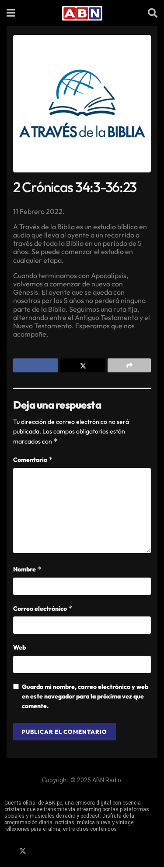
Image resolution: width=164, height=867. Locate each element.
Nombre (27, 569)
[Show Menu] (11, 13)
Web (19, 647)
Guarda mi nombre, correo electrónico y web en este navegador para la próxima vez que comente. (85, 696)
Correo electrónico (43, 608)
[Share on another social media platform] (129, 365)
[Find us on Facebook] (7, 851)
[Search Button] (152, 13)
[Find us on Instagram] (38, 851)
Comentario (33, 459)
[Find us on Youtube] (53, 851)
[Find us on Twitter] (22, 851)
